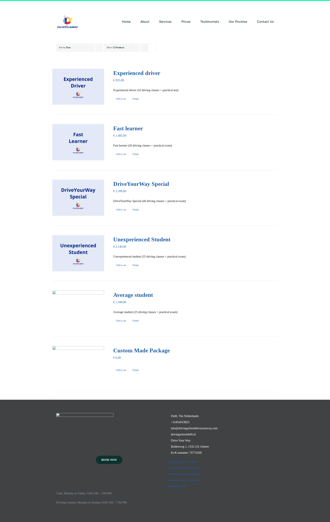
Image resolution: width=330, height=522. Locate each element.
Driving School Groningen (184, 474)
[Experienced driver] (78, 87)
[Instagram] (104, 476)
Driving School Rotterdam (184, 480)
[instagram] (273, 5)
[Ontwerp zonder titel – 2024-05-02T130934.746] (67, 11)
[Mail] (114, 476)
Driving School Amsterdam (184, 468)
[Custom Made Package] (78, 364)
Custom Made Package (141, 350)
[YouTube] (109, 476)
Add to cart (121, 98)
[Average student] (78, 309)
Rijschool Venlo (177, 486)
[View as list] (152, 47)
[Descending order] (99, 48)
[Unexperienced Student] (78, 253)
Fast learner (128, 128)
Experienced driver (136, 73)
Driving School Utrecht (182, 461)
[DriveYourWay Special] (78, 198)
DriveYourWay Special (141, 184)
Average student (133, 295)
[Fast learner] (78, 142)
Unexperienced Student (142, 239)
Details (136, 98)
